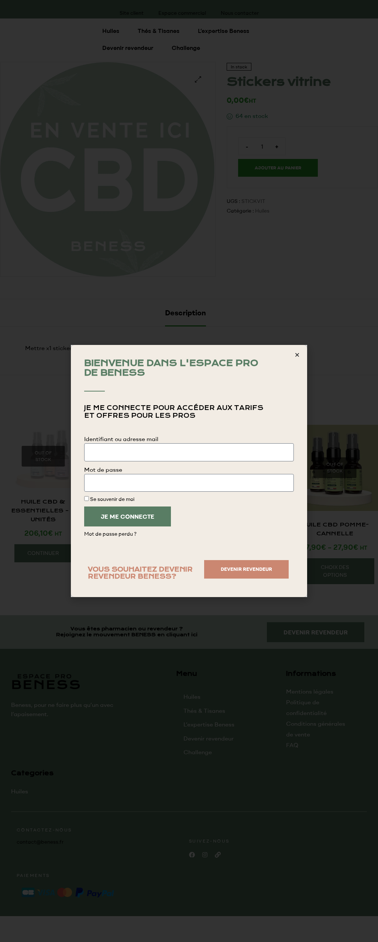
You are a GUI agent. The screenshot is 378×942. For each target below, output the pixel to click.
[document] (189, 471)
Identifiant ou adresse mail (121, 439)
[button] (297, 355)
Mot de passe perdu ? (110, 534)
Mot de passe (103, 469)
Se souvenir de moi (111, 499)
